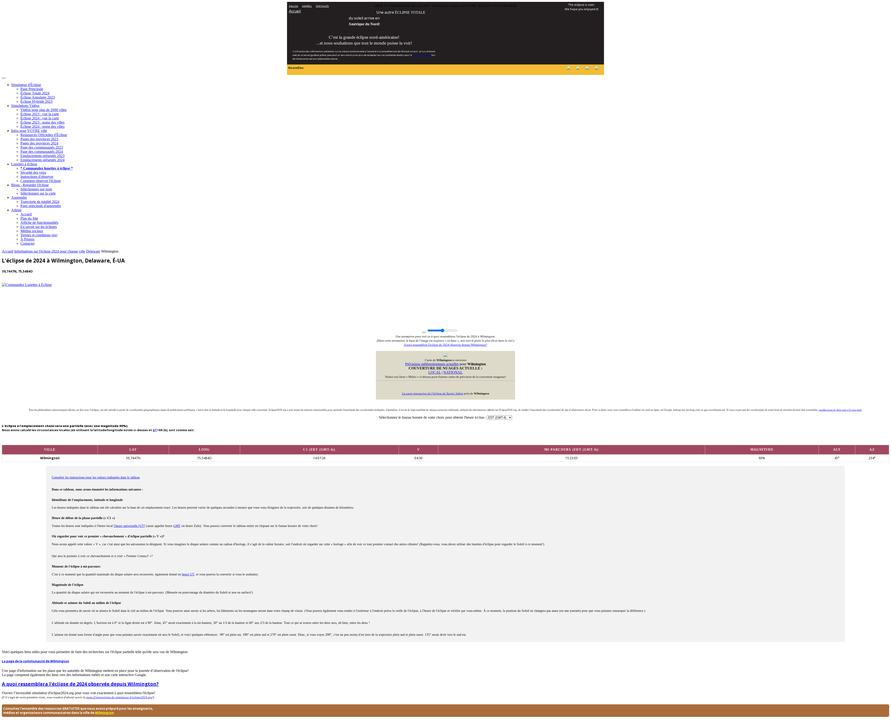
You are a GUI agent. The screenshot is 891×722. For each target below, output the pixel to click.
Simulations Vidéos (25, 106)
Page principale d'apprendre (40, 206)
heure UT (188, 574)
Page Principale (31, 89)
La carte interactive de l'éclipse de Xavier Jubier (432, 393)
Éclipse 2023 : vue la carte (39, 114)
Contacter (27, 243)
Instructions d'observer (36, 177)
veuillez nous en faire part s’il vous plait (840, 409)
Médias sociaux (31, 231)
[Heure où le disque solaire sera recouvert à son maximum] (571, 441)
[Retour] (598, 74)
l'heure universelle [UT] (129, 526)
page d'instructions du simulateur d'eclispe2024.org (119, 697)
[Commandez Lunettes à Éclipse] (27, 285)
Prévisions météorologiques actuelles (432, 364)
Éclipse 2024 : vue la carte (39, 118)
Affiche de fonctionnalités (39, 223)
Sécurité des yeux (33, 172)
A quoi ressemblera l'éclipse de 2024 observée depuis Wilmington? (445, 345)
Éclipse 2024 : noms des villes (42, 126)
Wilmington (104, 713)
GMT (177, 526)
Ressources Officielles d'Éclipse (43, 135)
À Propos (27, 239)
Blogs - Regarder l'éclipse (30, 185)
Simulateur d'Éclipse (26, 85)
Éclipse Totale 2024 (34, 93)
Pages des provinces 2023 (39, 139)
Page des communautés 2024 (41, 152)
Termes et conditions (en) (38, 235)
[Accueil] (570, 74)
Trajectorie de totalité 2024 (39, 202)
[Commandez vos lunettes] (580, 74)
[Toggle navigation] (4, 78)
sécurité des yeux (422, 55)
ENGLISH (293, 6)
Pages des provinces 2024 (39, 143)
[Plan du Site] (589, 74)
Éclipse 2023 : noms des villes (42, 122)
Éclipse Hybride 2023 (36, 101)
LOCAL (434, 372)
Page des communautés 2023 (41, 147)
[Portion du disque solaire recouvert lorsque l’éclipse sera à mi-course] (761, 441)
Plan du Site (29, 218)
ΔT (155, 430)
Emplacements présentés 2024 (42, 160)
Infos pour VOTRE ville (29, 131)
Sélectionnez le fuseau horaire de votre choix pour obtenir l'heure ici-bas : (433, 417)
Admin (16, 210)
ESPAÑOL (307, 6)
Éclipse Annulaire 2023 (37, 97)
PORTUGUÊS (322, 6)
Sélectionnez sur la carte (38, 193)
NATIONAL (453, 372)
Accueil (295, 11)
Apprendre (19, 197)
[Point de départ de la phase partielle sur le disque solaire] (418, 441)
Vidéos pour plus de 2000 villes (43, 110)
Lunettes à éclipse (24, 164)
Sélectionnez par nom (36, 189)
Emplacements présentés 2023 (42, 156)
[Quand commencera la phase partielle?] (319, 441)
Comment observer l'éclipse (40, 181)
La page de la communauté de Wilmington (35, 661)
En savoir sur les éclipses (38, 227)
